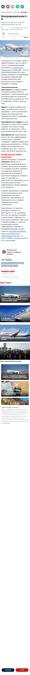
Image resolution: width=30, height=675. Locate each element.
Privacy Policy (7, 423)
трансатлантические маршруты (12, 263)
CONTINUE (8, 670)
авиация (9, 260)
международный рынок (9, 266)
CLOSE (22, 670)
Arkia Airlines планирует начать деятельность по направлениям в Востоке (13, 233)
